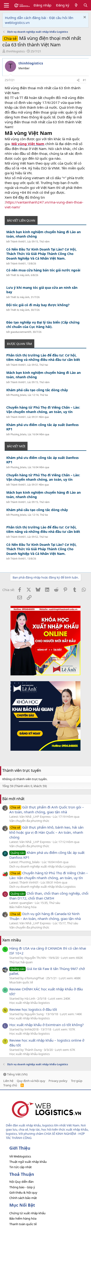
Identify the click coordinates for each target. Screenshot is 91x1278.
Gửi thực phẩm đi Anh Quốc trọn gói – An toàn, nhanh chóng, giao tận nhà (46, 809)
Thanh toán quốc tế (23, 1224)
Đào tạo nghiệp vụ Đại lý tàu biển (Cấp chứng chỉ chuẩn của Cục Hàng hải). (43, 324)
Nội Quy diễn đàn (21, 1181)
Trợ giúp (76, 1081)
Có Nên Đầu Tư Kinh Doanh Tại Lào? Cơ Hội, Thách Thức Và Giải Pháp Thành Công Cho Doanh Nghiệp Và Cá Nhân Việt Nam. (41, 254)
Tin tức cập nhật (20, 1167)
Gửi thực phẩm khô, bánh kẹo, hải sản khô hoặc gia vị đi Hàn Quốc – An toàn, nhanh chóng (46, 832)
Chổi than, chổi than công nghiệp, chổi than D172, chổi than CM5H (48, 895)
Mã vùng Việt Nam (27, 143)
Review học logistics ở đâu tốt (33, 1009)
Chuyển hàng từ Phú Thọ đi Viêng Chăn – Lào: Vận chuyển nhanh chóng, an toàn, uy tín (43, 409)
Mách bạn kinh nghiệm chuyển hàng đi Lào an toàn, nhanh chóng (43, 234)
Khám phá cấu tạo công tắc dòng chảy (37, 390)
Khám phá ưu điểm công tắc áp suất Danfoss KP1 (42, 427)
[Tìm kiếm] (85, 5)
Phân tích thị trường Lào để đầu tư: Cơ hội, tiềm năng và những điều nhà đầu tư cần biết (43, 357)
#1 (84, 80)
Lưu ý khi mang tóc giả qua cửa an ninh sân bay (41, 289)
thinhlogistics (15, 51)
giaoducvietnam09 (20, 332)
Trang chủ (10, 1085)
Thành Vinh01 (18, 241)
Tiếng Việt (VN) (17, 1074)
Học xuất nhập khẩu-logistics (29, 1003)
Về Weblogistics (20, 1156)
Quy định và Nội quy (31, 1081)
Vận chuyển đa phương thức (29, 821)
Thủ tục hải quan (21, 962)
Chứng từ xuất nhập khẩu (27, 1213)
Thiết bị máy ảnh (19, 275)
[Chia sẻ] (78, 80)
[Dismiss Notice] (84, 17)
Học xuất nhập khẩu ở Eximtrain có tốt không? (46, 1024)
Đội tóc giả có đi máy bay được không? (38, 305)
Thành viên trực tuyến (21, 770)
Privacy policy (58, 1081)
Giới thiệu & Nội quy (23, 1192)
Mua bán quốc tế (21, 982)
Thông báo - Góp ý (22, 1187)
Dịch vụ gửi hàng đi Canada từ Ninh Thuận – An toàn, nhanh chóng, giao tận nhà (45, 916)
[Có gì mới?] (76, 5)
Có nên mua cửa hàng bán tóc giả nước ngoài (43, 270)
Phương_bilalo (18, 395)
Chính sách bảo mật (23, 1198)
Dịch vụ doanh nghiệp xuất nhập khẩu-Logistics (42, 866)
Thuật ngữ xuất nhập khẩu (28, 1162)
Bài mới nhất (13, 798)
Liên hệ (8, 1081)
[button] (6, 5)
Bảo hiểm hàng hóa (22, 907)
